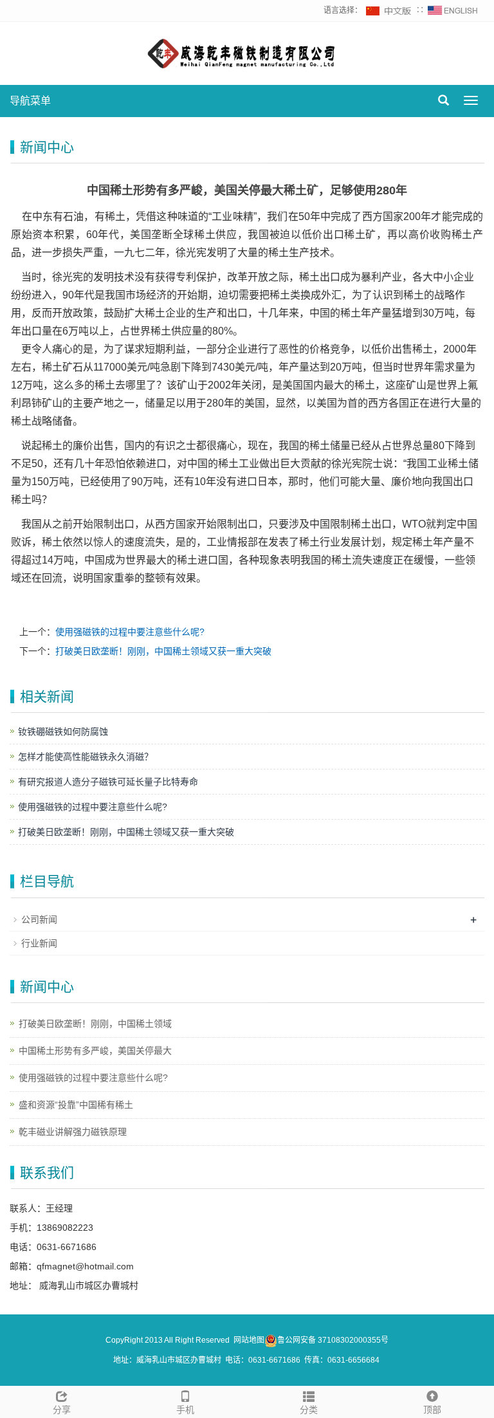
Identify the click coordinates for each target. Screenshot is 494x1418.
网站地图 (248, 1340)
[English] (453, 10)
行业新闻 (39, 943)
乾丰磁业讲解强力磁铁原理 (73, 1132)
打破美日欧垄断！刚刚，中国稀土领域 (95, 1023)
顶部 (432, 1409)
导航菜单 (30, 100)
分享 (62, 1409)
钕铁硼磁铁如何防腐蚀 (63, 731)
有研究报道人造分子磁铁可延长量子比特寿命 (108, 782)
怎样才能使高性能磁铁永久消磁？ (85, 756)
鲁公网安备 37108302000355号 (333, 1340)
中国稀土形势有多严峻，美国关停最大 (95, 1050)
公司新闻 (39, 919)
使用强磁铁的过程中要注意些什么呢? (130, 632)
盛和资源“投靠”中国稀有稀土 (76, 1105)
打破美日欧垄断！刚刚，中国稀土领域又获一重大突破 (163, 651)
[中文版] (389, 10)
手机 (185, 1409)
